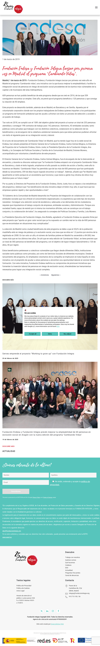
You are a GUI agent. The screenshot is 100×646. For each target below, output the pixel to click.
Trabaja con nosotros (72, 557)
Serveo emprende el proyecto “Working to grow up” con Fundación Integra (38, 353)
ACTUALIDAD (8, 451)
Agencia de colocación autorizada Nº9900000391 (50, 619)
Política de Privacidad (23, 586)
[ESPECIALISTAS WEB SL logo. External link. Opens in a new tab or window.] (25, 310)
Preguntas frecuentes (72, 573)
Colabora (68, 565)
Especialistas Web (57, 624)
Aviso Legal (20, 591)
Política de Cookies (23, 588)
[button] (96, 7)
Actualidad (69, 570)
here (58, 326)
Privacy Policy (36, 497)
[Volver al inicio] (13, 7)
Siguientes (55, 275)
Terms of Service (47, 497)
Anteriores (45, 275)
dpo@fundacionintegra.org (11, 531)
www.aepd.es (7, 537)
